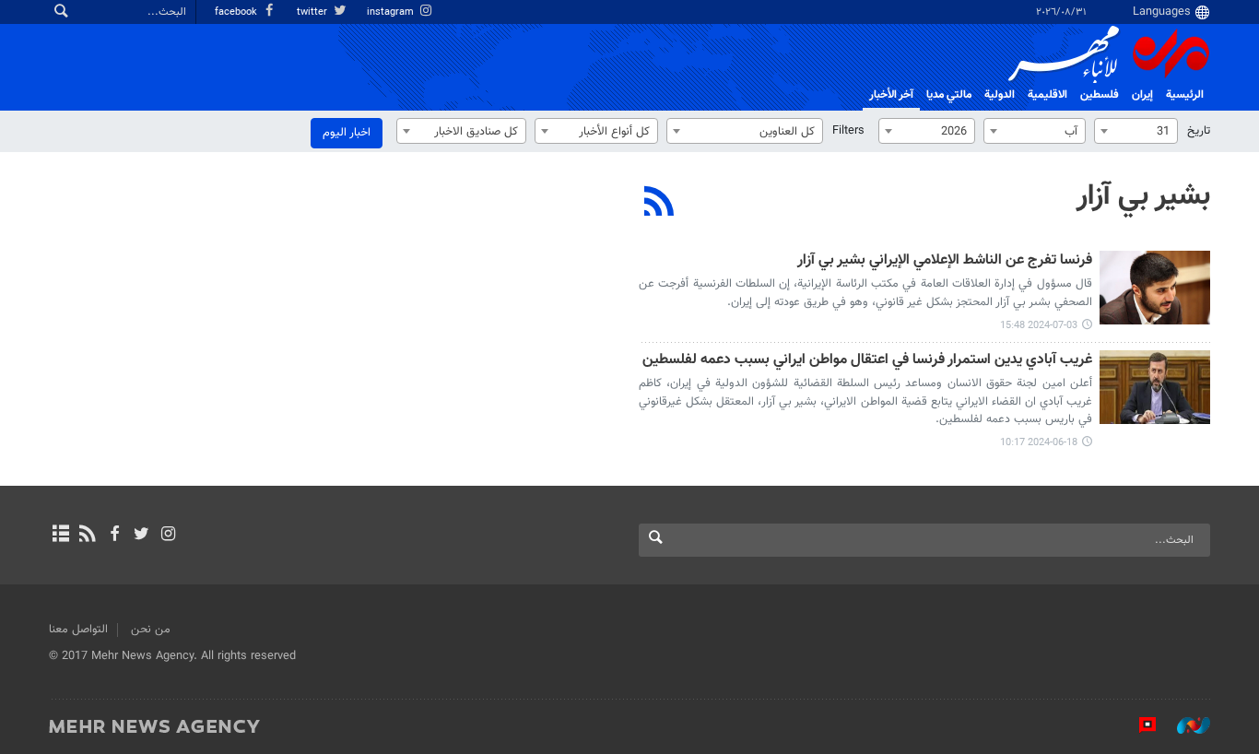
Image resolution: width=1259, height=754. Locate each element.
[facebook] (113, 535)
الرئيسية (1185, 95)
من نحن (151, 629)
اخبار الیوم (347, 133)
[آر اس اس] (87, 535)
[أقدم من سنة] (1155, 287)
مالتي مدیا (948, 95)
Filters (848, 131)
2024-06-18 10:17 (1038, 443)
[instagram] (168, 535)
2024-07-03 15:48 (1038, 326)
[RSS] (659, 204)
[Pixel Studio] (1138, 725)
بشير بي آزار (1143, 196)
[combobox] (1136, 131)
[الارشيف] (60, 535)
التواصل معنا (78, 629)
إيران (1142, 95)
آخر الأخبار (891, 95)
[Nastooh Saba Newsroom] (1184, 725)
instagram (392, 12)
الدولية (999, 95)
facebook (237, 12)
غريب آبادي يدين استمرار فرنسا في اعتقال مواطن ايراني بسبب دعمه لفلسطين (867, 360)
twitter (313, 12)
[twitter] (141, 535)
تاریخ (1198, 131)
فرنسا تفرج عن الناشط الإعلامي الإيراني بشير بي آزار (944, 261)
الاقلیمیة (1047, 95)
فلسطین (1099, 95)
